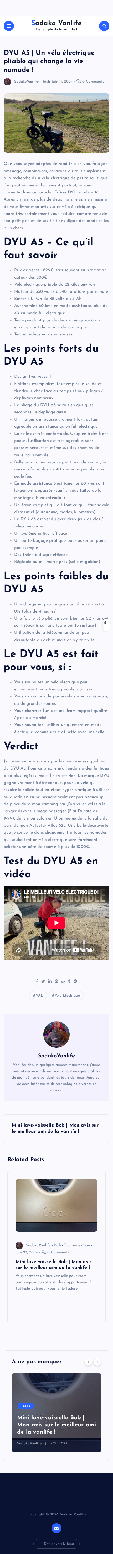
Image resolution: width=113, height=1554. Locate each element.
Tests (46, 82)
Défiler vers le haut (59, 1544)
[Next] (97, 1362)
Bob (57, 1245)
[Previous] (88, 1362)
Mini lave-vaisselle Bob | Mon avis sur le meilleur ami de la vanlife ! (56, 1425)
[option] (56, 1412)
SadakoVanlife (26, 82)
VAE (39, 996)
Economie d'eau (77, 1245)
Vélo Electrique (67, 996)
